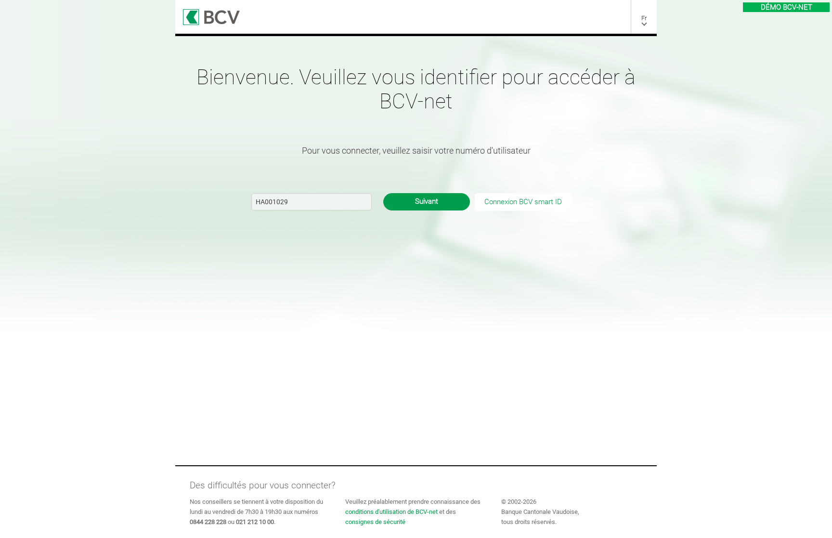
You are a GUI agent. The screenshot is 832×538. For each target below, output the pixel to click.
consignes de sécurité (375, 521)
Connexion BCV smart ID (523, 201)
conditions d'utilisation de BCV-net (391, 511)
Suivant (426, 201)
